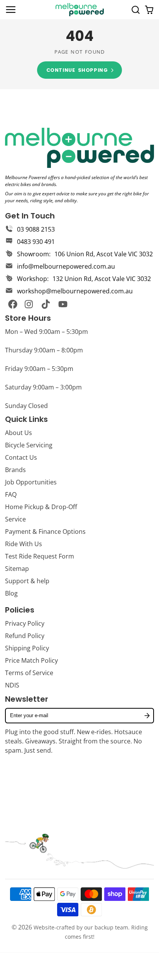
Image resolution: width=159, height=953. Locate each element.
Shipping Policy (27, 648)
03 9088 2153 (36, 229)
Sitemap (17, 568)
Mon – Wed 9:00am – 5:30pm (46, 331)
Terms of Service (29, 673)
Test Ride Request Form (39, 556)
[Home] (80, 9)
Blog (11, 593)
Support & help (27, 581)
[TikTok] (46, 304)
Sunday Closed (26, 405)
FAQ (11, 494)
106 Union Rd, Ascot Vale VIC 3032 (103, 254)
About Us (18, 432)
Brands (15, 469)
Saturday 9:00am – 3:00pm (43, 387)
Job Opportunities (31, 482)
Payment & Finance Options (45, 531)
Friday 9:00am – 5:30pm (39, 368)
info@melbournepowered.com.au (66, 266)
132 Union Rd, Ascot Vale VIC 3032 (101, 278)
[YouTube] (63, 304)
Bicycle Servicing (28, 445)
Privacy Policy (24, 623)
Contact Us (21, 457)
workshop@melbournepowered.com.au (75, 291)
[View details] (79, 148)
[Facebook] (12, 304)
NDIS (12, 685)
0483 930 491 (36, 241)
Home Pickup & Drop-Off (41, 507)
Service (15, 519)
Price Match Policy (31, 660)
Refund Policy (24, 635)
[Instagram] (29, 304)
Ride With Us (23, 544)
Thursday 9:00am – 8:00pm (44, 350)
